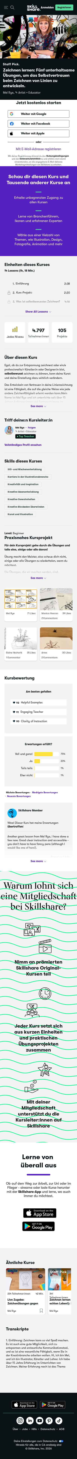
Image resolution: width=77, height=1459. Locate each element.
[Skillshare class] (25, 1279)
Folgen (32, 427)
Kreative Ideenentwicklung (23, 491)
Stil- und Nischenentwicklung (25, 469)
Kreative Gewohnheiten (21, 499)
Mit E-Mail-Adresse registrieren (38, 149)
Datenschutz (48, 1429)
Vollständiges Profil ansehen (22, 445)
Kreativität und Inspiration (23, 484)
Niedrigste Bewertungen (45, 792)
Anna (44, 652)
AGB (61, 1429)
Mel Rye (25, 427)
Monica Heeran (49, 613)
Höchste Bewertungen (18, 792)
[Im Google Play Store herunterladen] (38, 1226)
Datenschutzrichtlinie (30, 159)
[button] (6, 7)
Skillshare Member (30, 810)
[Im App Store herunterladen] (38, 1213)
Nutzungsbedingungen (57, 156)
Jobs (25, 1429)
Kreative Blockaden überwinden (26, 506)
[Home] (34, 7)
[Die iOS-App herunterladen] (24, 1404)
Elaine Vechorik (14, 652)
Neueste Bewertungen (19, 796)
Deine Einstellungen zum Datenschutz (35, 1441)
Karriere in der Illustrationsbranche (28, 476)
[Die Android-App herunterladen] (52, 1404)
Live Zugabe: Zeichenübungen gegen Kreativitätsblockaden (22, 1303)
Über (15, 1429)
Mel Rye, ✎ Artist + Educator (22, 92)
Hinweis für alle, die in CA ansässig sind (38, 1444)
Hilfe (34, 1429)
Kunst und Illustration (20, 514)
